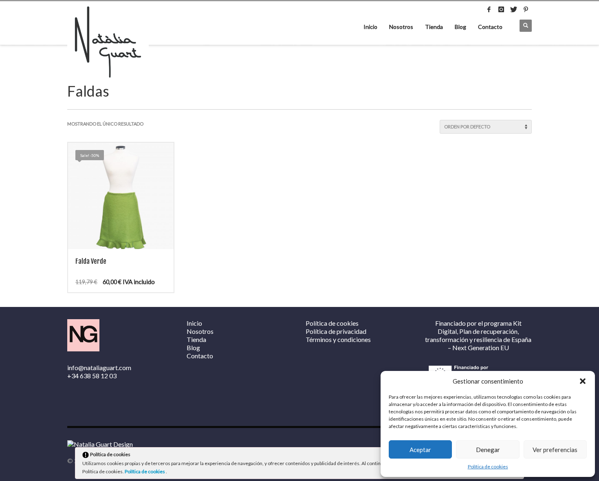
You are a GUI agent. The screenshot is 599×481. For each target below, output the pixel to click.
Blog (460, 26)
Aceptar (420, 449)
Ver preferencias (555, 449)
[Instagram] (501, 9)
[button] (583, 381)
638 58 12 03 (98, 376)
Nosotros (401, 26)
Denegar (488, 449)
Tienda (434, 26)
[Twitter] (513, 9)
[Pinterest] (526, 9)
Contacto (490, 26)
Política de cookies (488, 466)
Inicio (370, 26)
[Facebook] (489, 9)
